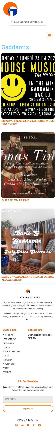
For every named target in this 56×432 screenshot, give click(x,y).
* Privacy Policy (9, 364)
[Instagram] (16, 425)
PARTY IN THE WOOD (11, 351)
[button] (49, 35)
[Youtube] (28, 425)
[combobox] (28, 22)
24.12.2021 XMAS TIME (15, 200)
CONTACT (7, 372)
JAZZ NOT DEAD (9, 339)
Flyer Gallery (7, 360)
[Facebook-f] (33, 425)
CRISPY (6, 356)
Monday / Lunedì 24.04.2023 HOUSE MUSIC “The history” (28, 122)
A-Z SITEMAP (8, 335)
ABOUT (6, 368)
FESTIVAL (7, 347)
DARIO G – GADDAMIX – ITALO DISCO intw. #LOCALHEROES (27, 278)
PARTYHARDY (8, 343)
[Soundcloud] (22, 425)
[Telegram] (39, 425)
